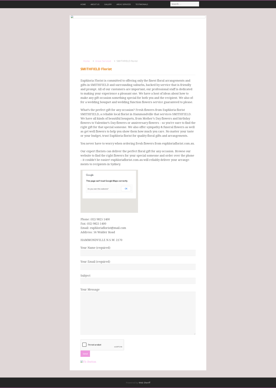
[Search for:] (185, 3)
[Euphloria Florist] (138, 35)
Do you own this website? (98, 189)
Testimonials (142, 4)
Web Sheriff (144, 382)
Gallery (108, 4)
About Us (95, 4)
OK (126, 189)
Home (83, 4)
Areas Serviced (123, 4)
